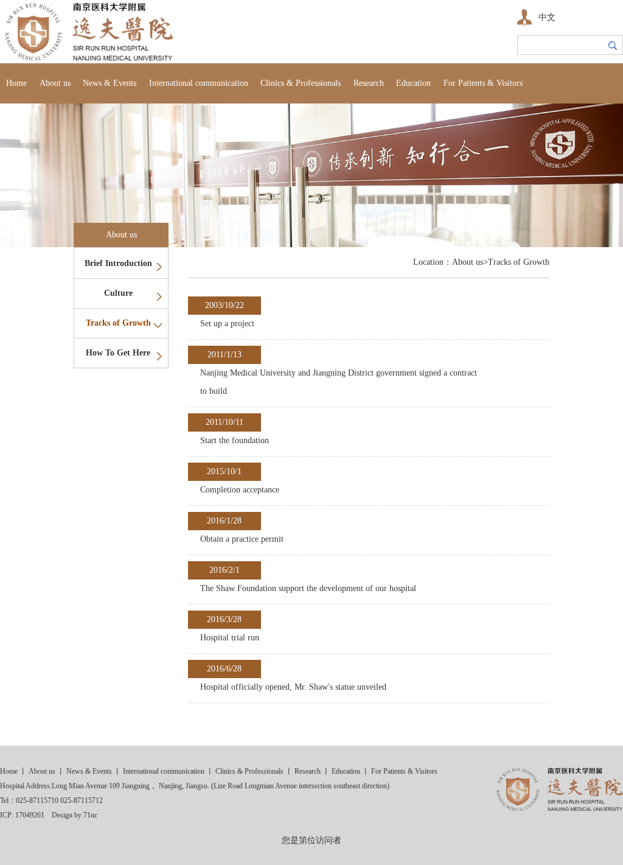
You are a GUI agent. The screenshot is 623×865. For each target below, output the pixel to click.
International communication (198, 83)
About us (55, 83)
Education (413, 83)
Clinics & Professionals (300, 83)
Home (16, 83)
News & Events (109, 83)
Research (368, 83)
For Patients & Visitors (483, 83)
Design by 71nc (74, 815)
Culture (118, 293)
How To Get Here (118, 352)
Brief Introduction (118, 263)
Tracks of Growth (118, 322)
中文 (546, 17)
